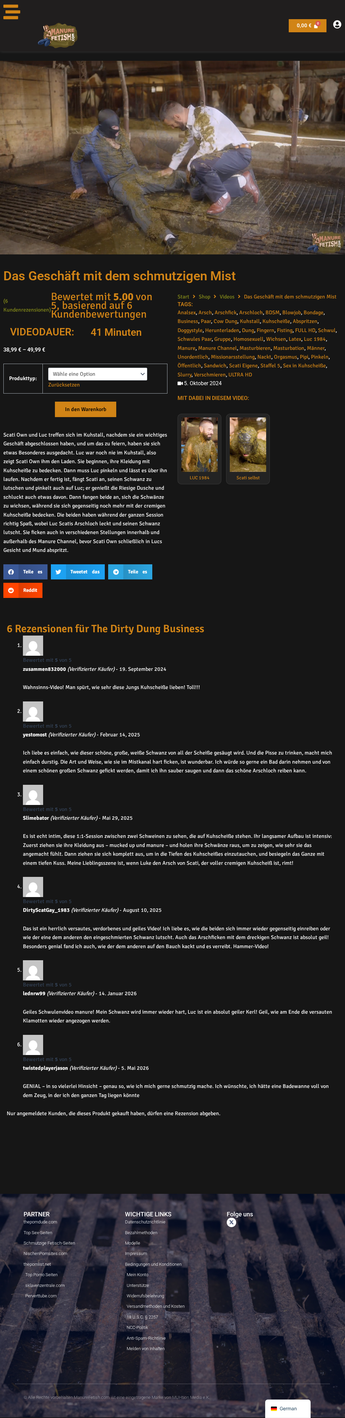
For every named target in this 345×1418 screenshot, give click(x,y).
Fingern (265, 330)
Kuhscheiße (276, 321)
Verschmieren (210, 374)
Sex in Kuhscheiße (304, 365)
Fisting (284, 330)
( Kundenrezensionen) (27, 305)
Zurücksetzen (64, 384)
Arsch (205, 312)
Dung (248, 330)
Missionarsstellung (233, 357)
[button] (25, 571)
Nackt (264, 357)
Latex (295, 339)
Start (183, 296)
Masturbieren (255, 348)
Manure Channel (217, 348)
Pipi (304, 357)
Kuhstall (250, 321)
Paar (206, 321)
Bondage (313, 312)
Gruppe (222, 339)
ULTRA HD (240, 374)
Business (188, 321)
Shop (204, 296)
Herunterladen (222, 330)
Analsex (187, 312)
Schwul (327, 330)
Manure (186, 348)
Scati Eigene (243, 365)
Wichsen (276, 339)
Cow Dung (225, 321)
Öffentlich (189, 365)
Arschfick (226, 312)
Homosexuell (248, 339)
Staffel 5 (270, 365)
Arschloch (251, 312)
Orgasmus (285, 357)
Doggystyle (190, 330)
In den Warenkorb (85, 409)
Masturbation (288, 348)
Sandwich (215, 365)
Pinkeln (319, 357)
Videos (227, 296)
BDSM (272, 312)
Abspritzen (305, 321)
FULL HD (305, 330)
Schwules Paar (195, 339)
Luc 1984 (315, 339)
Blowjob (291, 312)
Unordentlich (193, 357)
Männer (315, 348)
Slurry (184, 374)
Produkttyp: (23, 378)
